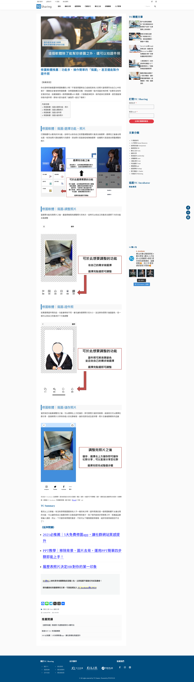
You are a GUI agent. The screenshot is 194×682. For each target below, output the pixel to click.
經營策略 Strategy (136, 168)
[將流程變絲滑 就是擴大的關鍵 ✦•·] (150, 273)
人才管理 (118, 6)
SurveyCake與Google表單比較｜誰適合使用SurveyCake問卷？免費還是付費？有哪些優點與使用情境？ (146, 51)
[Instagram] (156, 1)
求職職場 (108, 6)
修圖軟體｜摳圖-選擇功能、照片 (56, 107)
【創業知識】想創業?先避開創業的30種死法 (58, 625)
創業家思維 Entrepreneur (138, 145)
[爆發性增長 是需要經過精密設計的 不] (133, 273)
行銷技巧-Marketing (137, 174)
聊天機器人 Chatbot (137, 171)
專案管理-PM (135, 148)
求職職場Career (135, 158)
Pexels (74, 500)
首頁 (59, 6)
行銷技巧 (88, 6)
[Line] (188, 217)
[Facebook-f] (151, 1)
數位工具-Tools (48, 609)
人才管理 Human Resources (139, 143)
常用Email (132, 112)
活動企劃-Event (136, 161)
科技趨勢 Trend (136, 163)
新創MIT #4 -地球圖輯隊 (51, 631)
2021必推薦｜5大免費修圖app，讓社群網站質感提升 (61, 635)
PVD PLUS (111, 678)
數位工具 (98, 6)
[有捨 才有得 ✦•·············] (141, 273)
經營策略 (78, 6)
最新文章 (68, 6)
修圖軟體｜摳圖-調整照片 (53, 110)
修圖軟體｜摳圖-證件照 (52, 113)
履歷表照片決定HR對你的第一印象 (70, 567)
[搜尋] (155, 6)
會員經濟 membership (137, 156)
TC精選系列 (135, 140)
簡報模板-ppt (135, 166)
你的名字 (132, 103)
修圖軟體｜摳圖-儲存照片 (53, 115)
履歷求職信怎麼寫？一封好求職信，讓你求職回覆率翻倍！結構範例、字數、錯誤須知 (146, 78)
